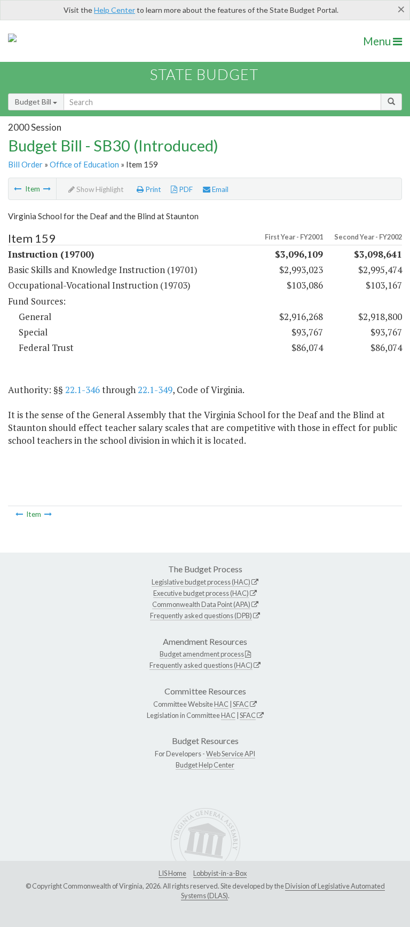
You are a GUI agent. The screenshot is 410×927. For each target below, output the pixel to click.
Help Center (114, 9)
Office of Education (84, 164)
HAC (221, 704)
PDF (185, 189)
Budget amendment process (202, 654)
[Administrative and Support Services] (17, 189)
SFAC (241, 704)
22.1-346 (82, 389)
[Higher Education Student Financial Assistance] (47, 189)
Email (219, 189)
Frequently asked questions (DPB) (201, 615)
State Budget (204, 74)
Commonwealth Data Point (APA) (201, 604)
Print (152, 189)
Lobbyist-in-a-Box (220, 873)
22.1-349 (155, 389)
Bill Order (25, 164)
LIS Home (172, 873)
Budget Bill (34, 101)
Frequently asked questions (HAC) (201, 665)
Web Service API (230, 753)
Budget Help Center (205, 765)
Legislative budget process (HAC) (201, 582)
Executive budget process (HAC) (201, 593)
